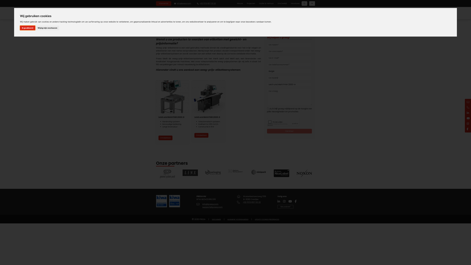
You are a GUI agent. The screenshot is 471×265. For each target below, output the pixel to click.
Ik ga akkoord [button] (27, 28)
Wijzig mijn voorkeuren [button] (47, 28)
